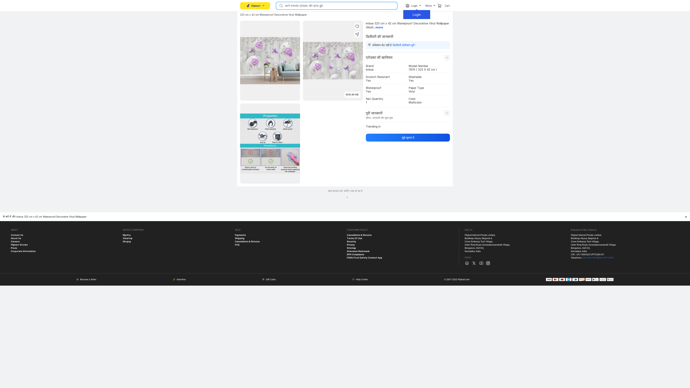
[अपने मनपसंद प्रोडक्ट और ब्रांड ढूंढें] (281, 5)
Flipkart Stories (19, 244)
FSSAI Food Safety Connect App (364, 257)
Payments (240, 235)
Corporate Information (23, 251)
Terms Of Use (354, 238)
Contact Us (17, 235)
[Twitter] (474, 264)
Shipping (239, 238)
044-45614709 (590, 257)
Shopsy (127, 241)
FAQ (237, 244)
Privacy (351, 244)
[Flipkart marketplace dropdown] (253, 6)
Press (14, 248)
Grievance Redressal (358, 251)
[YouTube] (481, 264)
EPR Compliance (355, 254)
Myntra (126, 235)
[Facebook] (467, 264)
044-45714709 (606, 257)
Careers (15, 241)
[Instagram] (488, 264)
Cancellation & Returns (247, 241)
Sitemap (351, 248)
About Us (16, 238)
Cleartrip (127, 238)
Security (351, 241)
